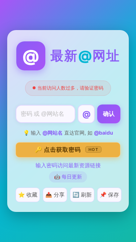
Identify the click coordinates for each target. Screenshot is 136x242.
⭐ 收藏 (27, 194)
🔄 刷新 (82, 194)
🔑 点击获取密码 (66, 149)
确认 (109, 114)
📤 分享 (55, 194)
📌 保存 (109, 194)
